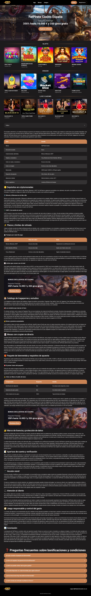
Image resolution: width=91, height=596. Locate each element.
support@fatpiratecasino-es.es (78, 589)
